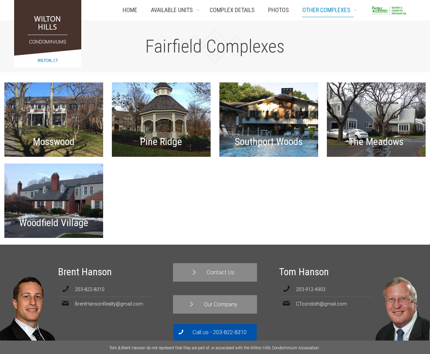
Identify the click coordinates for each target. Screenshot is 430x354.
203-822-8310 (89, 289)
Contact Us (405, 10)
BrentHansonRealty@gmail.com (109, 304)
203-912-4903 (311, 289)
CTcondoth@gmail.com (321, 304)
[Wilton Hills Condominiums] (47, 33)
